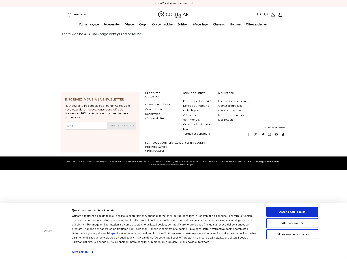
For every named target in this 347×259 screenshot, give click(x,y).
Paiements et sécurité (197, 101)
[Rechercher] (259, 14)
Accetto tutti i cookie (292, 211)
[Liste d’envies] (266, 14)
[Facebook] (249, 134)
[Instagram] (269, 134)
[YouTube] (276, 134)
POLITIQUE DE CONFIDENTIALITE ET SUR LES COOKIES (175, 142)
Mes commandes (229, 110)
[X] (255, 134)
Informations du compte (234, 101)
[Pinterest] (262, 134)
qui (113, 233)
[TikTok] (283, 134)
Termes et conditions (197, 133)
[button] (76, 14)
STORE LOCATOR (155, 150)
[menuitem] (89, 25)
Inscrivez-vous (181, 3)
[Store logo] (173, 14)
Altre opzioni (80, 251)
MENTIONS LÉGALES (156, 146)
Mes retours (226, 120)
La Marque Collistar (157, 104)
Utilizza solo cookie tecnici (292, 234)
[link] (273, 14)
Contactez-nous (156, 109)
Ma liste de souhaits (231, 115)
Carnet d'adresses (230, 106)
